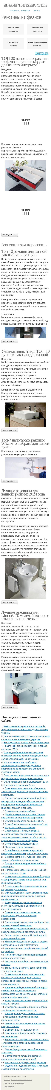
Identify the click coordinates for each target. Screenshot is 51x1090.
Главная (14, 10)
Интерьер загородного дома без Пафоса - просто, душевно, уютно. (24, 871)
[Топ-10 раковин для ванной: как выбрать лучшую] (25, 332)
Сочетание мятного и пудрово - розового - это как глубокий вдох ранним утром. (24, 858)
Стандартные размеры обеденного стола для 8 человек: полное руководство (24, 1008)
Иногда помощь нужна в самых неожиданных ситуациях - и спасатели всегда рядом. (25, 737)
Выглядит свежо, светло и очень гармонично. (26, 742)
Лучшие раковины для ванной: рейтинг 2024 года (23, 492)
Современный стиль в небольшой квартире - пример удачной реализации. (25, 923)
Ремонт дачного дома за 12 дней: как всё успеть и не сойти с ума (23, 936)
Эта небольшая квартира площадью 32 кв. (26, 824)
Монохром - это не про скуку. (19, 847)
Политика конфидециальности (14, 1083)
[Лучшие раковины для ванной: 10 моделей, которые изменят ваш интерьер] (25, 688)
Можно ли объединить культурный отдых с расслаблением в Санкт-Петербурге (24, 943)
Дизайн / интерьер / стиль (25, 5)
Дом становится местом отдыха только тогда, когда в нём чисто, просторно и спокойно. (25, 777)
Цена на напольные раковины (37, 44)
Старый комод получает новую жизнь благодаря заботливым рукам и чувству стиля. (24, 852)
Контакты (7, 1080)
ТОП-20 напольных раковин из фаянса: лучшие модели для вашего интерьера (24, 61)
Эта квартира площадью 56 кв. (20, 811)
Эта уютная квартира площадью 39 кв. (24, 820)
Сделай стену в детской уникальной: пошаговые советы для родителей (21, 1057)
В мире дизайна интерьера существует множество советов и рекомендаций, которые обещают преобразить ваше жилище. (24, 755)
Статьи (36, 10)
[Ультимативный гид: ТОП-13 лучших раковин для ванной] (25, 414)
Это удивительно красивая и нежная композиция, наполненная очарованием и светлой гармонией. (22, 906)
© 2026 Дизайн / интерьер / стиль (15, 1076)
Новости (25, 10)
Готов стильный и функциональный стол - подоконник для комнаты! (24, 888)
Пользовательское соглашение (21, 1080)
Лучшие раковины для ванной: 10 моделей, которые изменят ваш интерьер (25, 615)
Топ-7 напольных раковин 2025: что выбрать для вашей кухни (25, 443)
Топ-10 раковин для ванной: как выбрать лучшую (24, 252)
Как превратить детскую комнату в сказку (25, 1062)
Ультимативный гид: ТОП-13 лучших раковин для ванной (25, 352)
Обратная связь (9, 1087)
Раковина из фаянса (13, 44)
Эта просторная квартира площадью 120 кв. (26, 781)
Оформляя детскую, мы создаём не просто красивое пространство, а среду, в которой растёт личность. (24, 896)
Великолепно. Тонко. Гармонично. (22, 1029)
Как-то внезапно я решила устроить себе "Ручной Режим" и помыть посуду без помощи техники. (24, 729)
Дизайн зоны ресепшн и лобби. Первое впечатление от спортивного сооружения (23, 816)
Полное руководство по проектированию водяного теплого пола (23, 956)
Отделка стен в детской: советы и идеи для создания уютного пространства (24, 1067)
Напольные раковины (13, 29)
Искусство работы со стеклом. (20, 827)
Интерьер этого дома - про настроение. (25, 1013)
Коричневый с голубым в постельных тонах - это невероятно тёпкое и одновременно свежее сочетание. (25, 1043)
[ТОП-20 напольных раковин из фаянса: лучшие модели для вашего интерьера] (25, 175)
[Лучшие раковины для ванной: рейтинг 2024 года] (25, 578)
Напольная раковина (37, 29)
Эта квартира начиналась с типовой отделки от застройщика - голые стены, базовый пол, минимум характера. (25, 879)
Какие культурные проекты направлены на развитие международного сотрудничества (24, 930)
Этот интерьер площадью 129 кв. (21, 843)
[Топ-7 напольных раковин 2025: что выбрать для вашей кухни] (25, 467)
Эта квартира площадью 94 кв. (19, 784)
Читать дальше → (9, 235)
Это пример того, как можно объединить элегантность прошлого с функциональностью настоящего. (24, 791)
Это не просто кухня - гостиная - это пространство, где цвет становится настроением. (21, 915)
